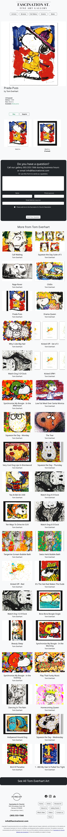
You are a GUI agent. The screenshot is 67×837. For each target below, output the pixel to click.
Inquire (24, 114)
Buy (14, 114)
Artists (49, 804)
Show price (15, 104)
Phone (49, 193)
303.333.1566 (29, 167)
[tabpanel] (33, 138)
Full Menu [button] (33, 14)
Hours (50, 817)
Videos (51, 812)
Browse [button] (23, 14)
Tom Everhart (12, 91)
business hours (51, 167)
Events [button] (43, 14)
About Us (44, 808)
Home (41, 804)
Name (17, 193)
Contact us (59, 812)
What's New (41, 812)
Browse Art (57, 804)
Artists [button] (14, 14)
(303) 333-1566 (17, 815)
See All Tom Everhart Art (33, 781)
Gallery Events (55, 808)
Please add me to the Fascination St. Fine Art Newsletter (34, 207)
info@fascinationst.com (37, 170)
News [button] (53, 14)
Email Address (33, 200)
